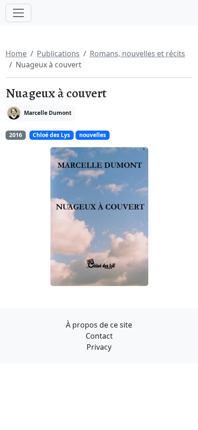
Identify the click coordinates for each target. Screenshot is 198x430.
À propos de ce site (99, 325)
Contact (99, 336)
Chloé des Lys (51, 135)
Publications (58, 53)
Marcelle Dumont (47, 113)
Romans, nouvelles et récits (137, 53)
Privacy (99, 347)
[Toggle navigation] (18, 13)
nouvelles (92, 135)
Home (16, 53)
